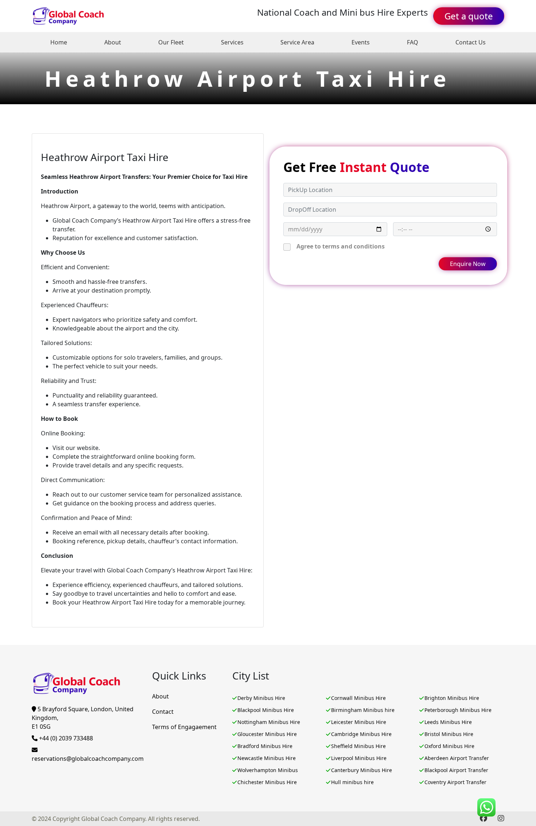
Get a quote (468, 16)
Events (360, 42)
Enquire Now (468, 264)
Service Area (297, 42)
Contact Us (470, 42)
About (112, 42)
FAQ (412, 42)
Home (58, 42)
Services (232, 42)
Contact (163, 712)
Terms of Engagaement (184, 727)
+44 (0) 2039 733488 (65, 738)
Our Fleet (171, 42)
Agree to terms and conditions (340, 246)
